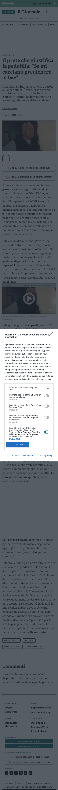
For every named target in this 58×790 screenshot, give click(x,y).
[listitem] (29, 389)
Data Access (29, 455)
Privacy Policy (45, 455)
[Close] (52, 335)
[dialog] (29, 395)
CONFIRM (17, 445)
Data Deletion (12, 455)
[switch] (46, 395)
